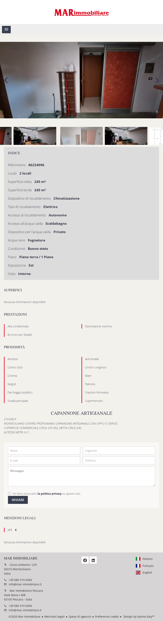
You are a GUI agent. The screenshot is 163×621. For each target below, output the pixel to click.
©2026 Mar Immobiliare (24, 616)
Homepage (81, 12)
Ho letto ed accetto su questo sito (46, 493)
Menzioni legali (54, 616)
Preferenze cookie (107, 616)
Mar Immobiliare (20, 558)
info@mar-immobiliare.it (25, 584)
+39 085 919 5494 (20, 580)
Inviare (18, 500)
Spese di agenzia (80, 616)
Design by (138, 616)
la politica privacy (50, 493)
